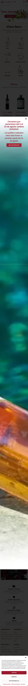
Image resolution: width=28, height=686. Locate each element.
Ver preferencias (14, 681)
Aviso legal (23, 684)
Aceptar (14, 672)
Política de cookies (6, 684)
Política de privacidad (15, 684)
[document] (14, 343)
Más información (14, 145)
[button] (26, 657)
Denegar (14, 676)
